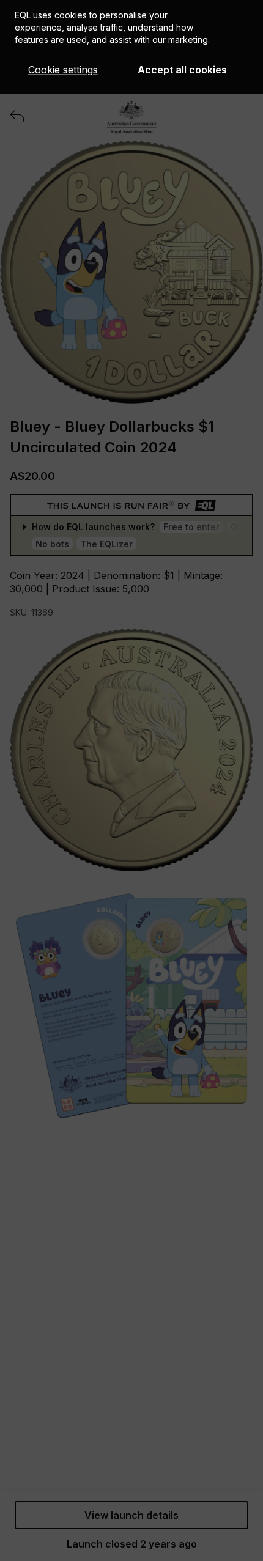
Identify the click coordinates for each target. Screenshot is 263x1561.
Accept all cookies (182, 70)
